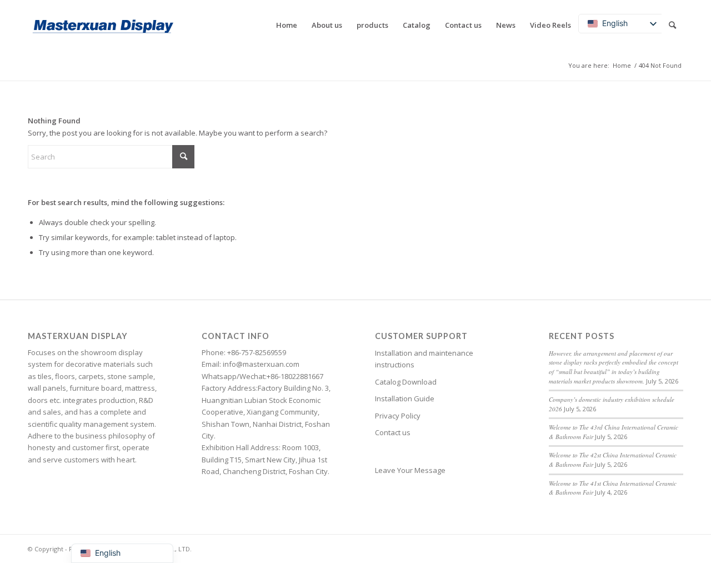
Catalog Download (406, 382)
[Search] (672, 25)
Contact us (392, 432)
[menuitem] (286, 25)
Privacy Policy (397, 416)
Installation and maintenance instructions (424, 359)
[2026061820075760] (103, 25)
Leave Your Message (410, 470)
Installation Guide (404, 398)
